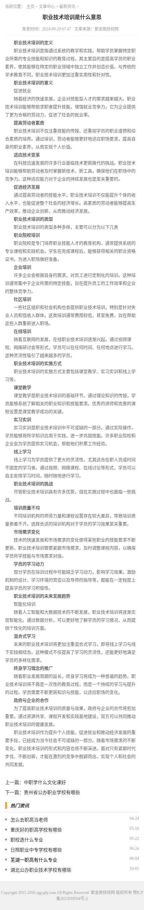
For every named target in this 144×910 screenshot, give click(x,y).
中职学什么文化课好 (45, 782)
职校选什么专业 (26, 839)
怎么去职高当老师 (29, 819)
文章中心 (47, 6)
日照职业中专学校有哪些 (36, 850)
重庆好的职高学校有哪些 (36, 829)
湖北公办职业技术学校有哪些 (40, 870)
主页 (30, 6)
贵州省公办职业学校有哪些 (52, 792)
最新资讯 (67, 6)
